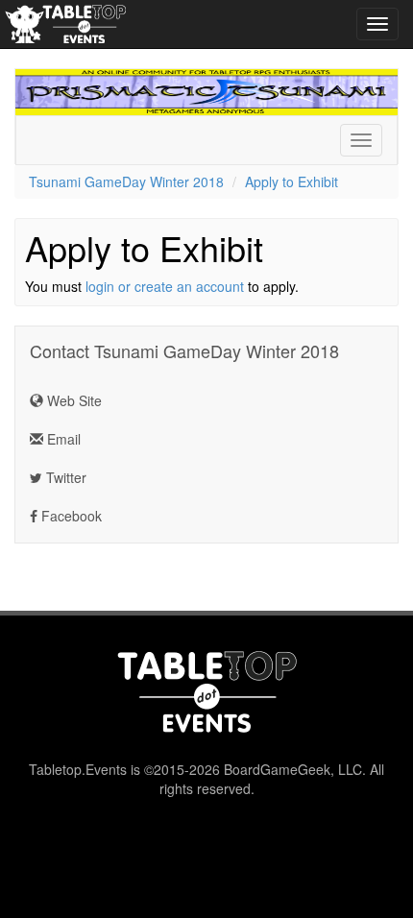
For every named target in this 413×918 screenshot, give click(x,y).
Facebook (69, 515)
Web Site (72, 400)
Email (62, 438)
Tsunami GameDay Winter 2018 (126, 181)
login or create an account (164, 286)
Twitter (64, 477)
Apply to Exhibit (291, 181)
